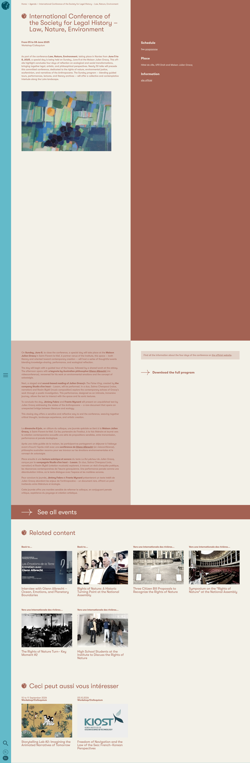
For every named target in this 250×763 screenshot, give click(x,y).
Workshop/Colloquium (33, 45)
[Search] (5, 743)
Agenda (33, 4)
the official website (221, 355)
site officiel (146, 80)
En (5, 758)
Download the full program (173, 372)
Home (24, 4)
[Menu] (6, 375)
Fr (6, 752)
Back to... (26, 547)
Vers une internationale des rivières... (153, 547)
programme (151, 49)
